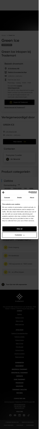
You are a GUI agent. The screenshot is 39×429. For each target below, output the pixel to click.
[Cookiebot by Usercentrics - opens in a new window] (28, 192)
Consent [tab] (7, 197)
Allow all (19, 229)
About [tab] (32, 197)
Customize (18, 235)
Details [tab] (19, 197)
